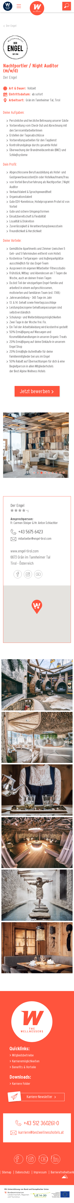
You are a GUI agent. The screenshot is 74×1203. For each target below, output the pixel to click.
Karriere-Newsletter (40, 1097)
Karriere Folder (20, 1083)
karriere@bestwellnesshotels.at (40, 1133)
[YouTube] (43, 1159)
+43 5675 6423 (30, 532)
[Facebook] (18, 1159)
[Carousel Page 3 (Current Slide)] (41, 473)
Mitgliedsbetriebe (22, 1055)
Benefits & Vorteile (23, 1067)
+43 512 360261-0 (40, 1123)
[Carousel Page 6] (53, 473)
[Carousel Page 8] (60, 473)
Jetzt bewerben (35, 391)
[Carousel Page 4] (45, 473)
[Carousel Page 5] (49, 473)
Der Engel (11, 26)
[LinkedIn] (55, 1159)
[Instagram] (31, 1159)
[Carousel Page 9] (64, 473)
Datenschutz (22, 1172)
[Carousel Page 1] (34, 473)
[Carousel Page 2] (38, 473)
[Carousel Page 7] (56, 473)
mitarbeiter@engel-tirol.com (34, 538)
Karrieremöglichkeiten (25, 1061)
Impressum (40, 1172)
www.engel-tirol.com (24, 550)
